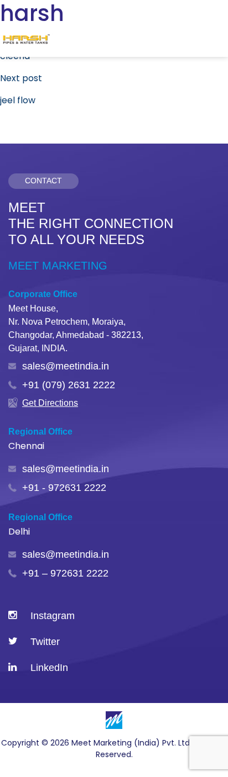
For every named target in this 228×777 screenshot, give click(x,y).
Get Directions (50, 403)
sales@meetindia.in (65, 366)
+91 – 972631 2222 (65, 573)
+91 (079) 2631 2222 (68, 384)
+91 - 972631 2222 (64, 487)
